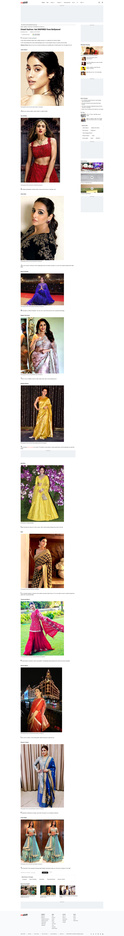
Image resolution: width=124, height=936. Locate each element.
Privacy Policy (36, 933)
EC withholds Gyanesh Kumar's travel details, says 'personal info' (91, 101)
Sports (53, 920)
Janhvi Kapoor (85, 127)
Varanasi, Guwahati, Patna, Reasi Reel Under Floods (91, 104)
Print (51, 872)
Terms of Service (45, 933)
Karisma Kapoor (85, 135)
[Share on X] (93, 934)
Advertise (29, 933)
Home (43, 2)
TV (77, 2)
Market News (65, 919)
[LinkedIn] (102, 934)
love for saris (30, 447)
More (82, 2)
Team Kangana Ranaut (87, 133)
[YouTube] (100, 934)
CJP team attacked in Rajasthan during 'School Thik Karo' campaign (92, 107)
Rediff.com (71, 933)
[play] (92, 166)
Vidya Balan (41, 879)
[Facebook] (95, 934)
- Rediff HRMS (43, 922)
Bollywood (93, 130)
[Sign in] (102, 2)
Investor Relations (53, 933)
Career (74, 919)
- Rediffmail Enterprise (45, 919)
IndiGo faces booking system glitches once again (92, 109)
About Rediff (23, 933)
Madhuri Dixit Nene (95, 127)
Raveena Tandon (61, 879)
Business (53, 917)
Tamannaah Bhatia (51, 879)
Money (59, 2)
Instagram (24, 879)
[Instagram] (98, 934)
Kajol (93, 135)
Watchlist (64, 920)
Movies (25, 26)
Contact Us (62, 933)
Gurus (73, 2)
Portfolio (64, 922)
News (52, 2)
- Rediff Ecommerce (44, 920)
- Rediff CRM (43, 923)
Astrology (53, 926)
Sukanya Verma (24, 31)
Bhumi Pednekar (33, 879)
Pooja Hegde (85, 138)
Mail (47, 2)
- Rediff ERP (43, 925)
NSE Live (64, 917)
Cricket (53, 922)
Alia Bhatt (98, 138)
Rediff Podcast (54, 928)
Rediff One (43, 917)
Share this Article (26, 34)
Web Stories (84, 161)
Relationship (75, 920)
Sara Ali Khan (85, 130)
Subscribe (45, 872)
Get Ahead (54, 923)
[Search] (99, 2)
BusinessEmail (67, 2)
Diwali (92, 138)
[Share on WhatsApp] (91, 934)
